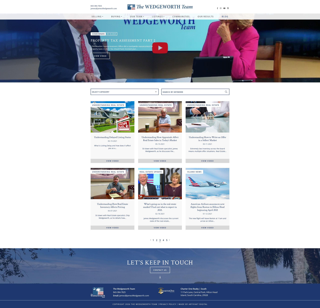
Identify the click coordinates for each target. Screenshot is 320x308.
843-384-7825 (96, 6)
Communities (181, 16)
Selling (97, 16)
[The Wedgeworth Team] (160, 6)
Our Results (206, 16)
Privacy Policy (168, 304)
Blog (225, 16)
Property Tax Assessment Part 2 (123, 40)
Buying (115, 16)
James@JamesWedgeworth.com (104, 8)
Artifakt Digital (198, 304)
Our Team (136, 16)
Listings (157, 16)
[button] (92, 75)
